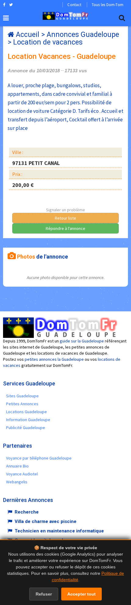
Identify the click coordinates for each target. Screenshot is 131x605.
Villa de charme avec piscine (45, 521)
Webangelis (16, 482)
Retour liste (65, 218)
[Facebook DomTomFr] (4, 4)
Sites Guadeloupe (22, 396)
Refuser (44, 594)
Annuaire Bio (17, 466)
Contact (74, 4)
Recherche (27, 512)
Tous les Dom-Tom (107, 4)
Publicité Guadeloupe (25, 427)
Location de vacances (48, 42)
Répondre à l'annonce (65, 228)
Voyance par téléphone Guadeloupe (39, 458)
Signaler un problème (65, 210)
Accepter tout (81, 594)
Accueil (27, 34)
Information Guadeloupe (28, 419)
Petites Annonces (22, 403)
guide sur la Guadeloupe (82, 341)
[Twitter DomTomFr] (11, 4)
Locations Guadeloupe (26, 411)
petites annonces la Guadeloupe (54, 359)
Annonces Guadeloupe (83, 34)
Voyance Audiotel (22, 474)
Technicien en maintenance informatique (59, 531)
